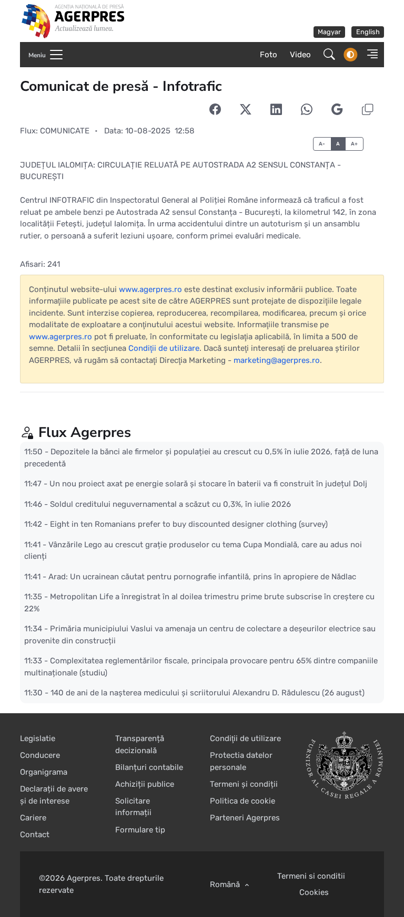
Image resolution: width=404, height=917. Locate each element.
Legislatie (37, 738)
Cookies (314, 892)
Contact (34, 834)
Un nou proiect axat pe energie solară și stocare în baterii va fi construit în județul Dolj (208, 483)
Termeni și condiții (244, 784)
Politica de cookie (242, 801)
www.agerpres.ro (150, 289)
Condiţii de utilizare (163, 348)
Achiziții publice (144, 784)
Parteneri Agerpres (245, 817)
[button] (369, 54)
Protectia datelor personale (241, 761)
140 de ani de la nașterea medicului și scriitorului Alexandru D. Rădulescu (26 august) (207, 692)
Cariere (33, 817)
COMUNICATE (64, 131)
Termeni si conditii (311, 876)
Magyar (329, 32)
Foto (268, 54)
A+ (354, 144)
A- (322, 144)
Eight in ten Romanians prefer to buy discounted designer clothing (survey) (189, 524)
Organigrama (43, 772)
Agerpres (83, 878)
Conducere (40, 755)
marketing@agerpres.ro (277, 360)
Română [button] (226, 884)
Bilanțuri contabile (149, 767)
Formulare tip (140, 830)
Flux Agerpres (84, 432)
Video (300, 54)
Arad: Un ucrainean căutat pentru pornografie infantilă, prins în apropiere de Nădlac (202, 576)
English (368, 32)
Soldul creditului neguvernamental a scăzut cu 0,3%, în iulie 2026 (170, 503)
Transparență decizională (139, 744)
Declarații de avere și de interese (54, 795)
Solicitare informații (133, 807)
